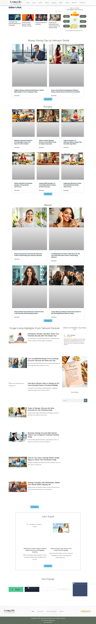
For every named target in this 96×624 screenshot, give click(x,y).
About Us (74, 2)
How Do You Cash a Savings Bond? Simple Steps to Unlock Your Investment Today (43, 459)
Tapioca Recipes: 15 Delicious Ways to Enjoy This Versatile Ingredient (72, 142)
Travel (34, 2)
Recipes (40, 2)
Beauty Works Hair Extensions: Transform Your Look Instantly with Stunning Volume (29, 312)
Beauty (47, 2)
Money (61, 2)
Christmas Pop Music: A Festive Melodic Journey (26, 24)
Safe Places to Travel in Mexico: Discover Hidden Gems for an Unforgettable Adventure (35, 550)
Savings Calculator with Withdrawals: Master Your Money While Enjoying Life (44, 484)
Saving (67, 2)
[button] (63, 341)
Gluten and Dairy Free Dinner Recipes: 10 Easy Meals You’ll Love (23, 185)
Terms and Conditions (51, 611)
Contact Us (82, 2)
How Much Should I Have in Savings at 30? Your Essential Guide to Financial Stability (43, 384)
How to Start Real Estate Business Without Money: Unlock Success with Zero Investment (65, 91)
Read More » (17, 95)
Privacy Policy (40, 611)
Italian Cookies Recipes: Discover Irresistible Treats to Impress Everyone (47, 142)
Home (27, 2)
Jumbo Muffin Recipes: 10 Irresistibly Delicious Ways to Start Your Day (47, 185)
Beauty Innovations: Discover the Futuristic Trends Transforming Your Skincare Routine (28, 254)
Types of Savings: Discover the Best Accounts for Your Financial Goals (41, 409)
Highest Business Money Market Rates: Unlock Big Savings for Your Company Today (29, 91)
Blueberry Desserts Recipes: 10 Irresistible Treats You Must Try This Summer (23, 142)
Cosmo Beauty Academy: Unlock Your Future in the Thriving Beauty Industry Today (66, 312)
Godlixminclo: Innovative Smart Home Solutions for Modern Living (54, 25)
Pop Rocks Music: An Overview (41, 23)
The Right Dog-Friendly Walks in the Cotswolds (15, 23)
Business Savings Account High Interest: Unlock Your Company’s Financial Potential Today (43, 435)
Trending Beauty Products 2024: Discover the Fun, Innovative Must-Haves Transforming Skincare (65, 255)
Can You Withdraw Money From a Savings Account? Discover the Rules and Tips (43, 360)
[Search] (85, 400)
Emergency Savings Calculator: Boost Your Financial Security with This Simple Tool (43, 335)
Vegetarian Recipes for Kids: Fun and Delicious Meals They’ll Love (72, 185)
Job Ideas (54, 2)
